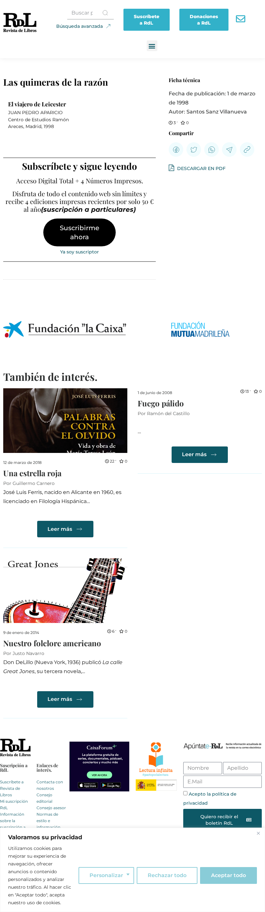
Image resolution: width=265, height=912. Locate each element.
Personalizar (106, 875)
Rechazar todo (167, 875)
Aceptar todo (228, 875)
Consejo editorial (44, 798)
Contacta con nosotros (50, 785)
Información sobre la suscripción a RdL (13, 824)
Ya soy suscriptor (79, 252)
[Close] (258, 833)
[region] (132, 870)
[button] (152, 45)
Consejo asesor (51, 807)
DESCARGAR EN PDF (201, 168)
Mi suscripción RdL (14, 804)
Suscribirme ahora (79, 232)
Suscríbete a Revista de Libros (12, 788)
